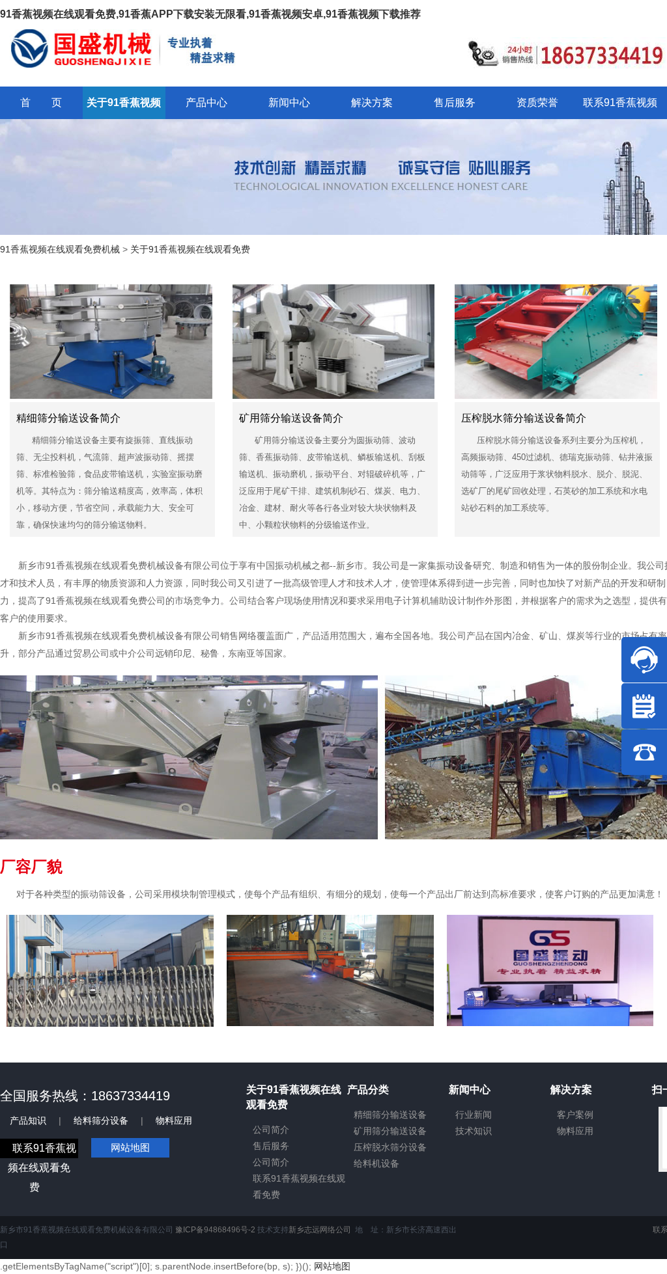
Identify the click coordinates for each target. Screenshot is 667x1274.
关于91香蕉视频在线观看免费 (190, 249)
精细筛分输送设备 (390, 1114)
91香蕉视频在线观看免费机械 (60, 249)
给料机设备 (376, 1163)
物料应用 (174, 1120)
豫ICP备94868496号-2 (215, 1229)
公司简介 (271, 1129)
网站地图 (130, 1147)
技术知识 (473, 1131)
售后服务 (271, 1146)
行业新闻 (473, 1114)
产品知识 (28, 1120)
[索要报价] (644, 706)
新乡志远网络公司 (320, 1229)
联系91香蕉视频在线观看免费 (42, 1168)
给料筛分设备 (101, 1120)
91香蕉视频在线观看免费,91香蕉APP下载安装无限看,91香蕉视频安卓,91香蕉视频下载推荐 (210, 14)
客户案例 (575, 1114)
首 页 (41, 102)
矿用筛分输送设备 (390, 1131)
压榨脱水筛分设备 (390, 1147)
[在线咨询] (644, 660)
